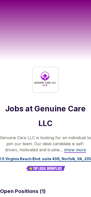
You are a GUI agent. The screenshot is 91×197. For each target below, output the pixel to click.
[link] (75, 150)
